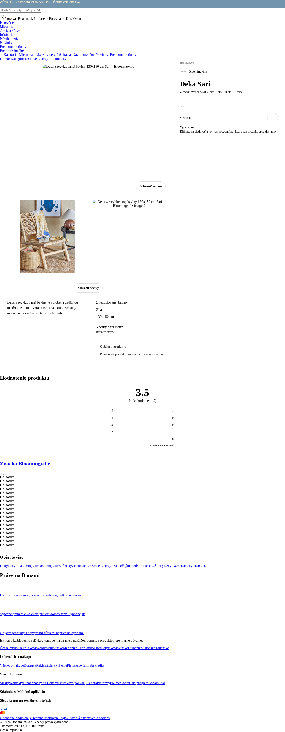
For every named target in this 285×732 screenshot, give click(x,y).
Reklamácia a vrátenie (51, 665)
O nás (27, 683)
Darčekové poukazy (72, 683)
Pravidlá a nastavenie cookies (89, 718)
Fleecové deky (153, 566)
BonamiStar (156, 683)
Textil (28, 59)
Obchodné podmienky (15, 718)
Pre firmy (103, 683)
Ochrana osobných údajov (49, 718)
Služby (5, 683)
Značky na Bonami (44, 683)
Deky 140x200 (174, 566)
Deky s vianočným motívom (123, 566)
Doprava (30, 665)
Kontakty (16, 683)
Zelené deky (80, 566)
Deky (44, 59)
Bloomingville (49, 566)
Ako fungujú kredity (90, 665)
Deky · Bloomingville (23, 566)
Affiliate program (136, 683)
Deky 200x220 (195, 566)
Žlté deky (65, 566)
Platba (71, 665)
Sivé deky (96, 566)
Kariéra (91, 683)
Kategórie (17, 59)
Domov (5, 59)
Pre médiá (117, 683)
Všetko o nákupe (12, 665)
